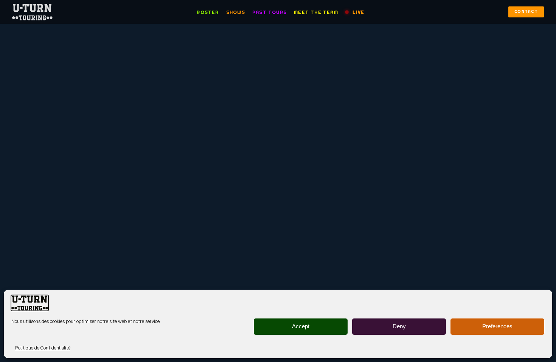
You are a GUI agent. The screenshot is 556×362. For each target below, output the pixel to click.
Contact (526, 11)
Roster (208, 12)
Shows (235, 12)
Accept (300, 326)
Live (358, 12)
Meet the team (316, 12)
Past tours (269, 12)
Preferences (497, 326)
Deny (399, 326)
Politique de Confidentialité (42, 348)
